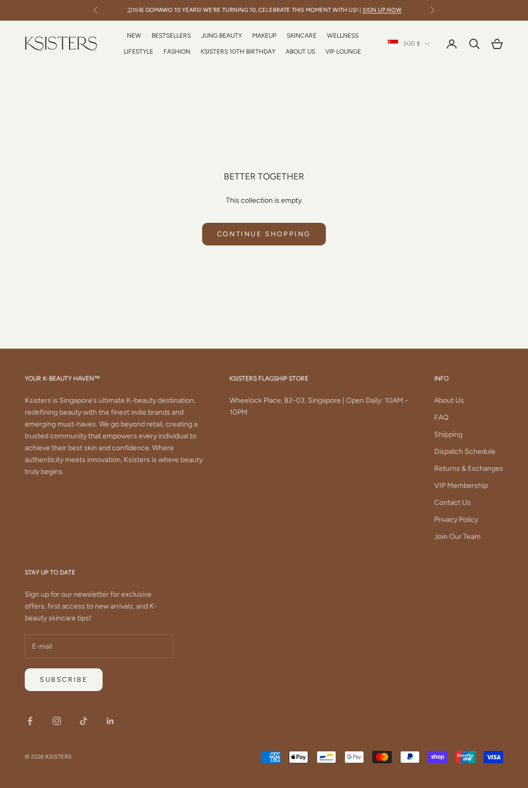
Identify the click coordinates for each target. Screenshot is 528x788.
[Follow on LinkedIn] (110, 721)
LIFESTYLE (138, 51)
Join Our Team (457, 536)
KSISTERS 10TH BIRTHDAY (238, 51)
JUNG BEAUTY (221, 35)
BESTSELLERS (171, 35)
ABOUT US (300, 51)
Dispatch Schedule (465, 451)
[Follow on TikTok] (83, 721)
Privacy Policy (456, 519)
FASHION (176, 51)
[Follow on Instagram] (57, 721)
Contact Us (452, 502)
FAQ (441, 417)
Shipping (448, 434)
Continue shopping (264, 234)
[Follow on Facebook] (30, 721)
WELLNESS (342, 35)
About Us (449, 400)
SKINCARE (302, 35)
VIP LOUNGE (343, 51)
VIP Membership (461, 485)
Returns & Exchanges (468, 468)
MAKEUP (264, 35)
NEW (134, 35)
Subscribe (64, 679)
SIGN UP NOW (382, 10)
